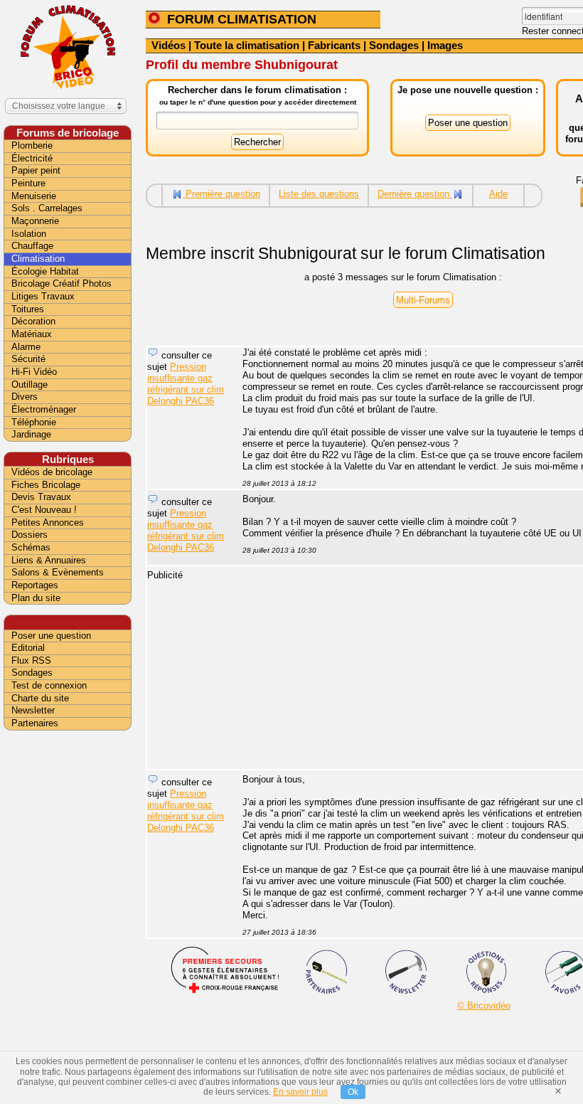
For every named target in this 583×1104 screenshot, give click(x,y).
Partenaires (34, 723)
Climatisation (38, 258)
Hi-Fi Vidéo (34, 371)
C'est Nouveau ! (44, 509)
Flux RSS (31, 660)
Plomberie (32, 145)
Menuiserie (33, 196)
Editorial (28, 647)
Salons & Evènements (57, 572)
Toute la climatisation (246, 45)
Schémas (30, 547)
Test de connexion (49, 685)
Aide (498, 194)
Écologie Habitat (45, 271)
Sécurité (28, 359)
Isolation (28, 233)
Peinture (28, 183)
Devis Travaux (41, 497)
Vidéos (168, 45)
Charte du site (40, 698)
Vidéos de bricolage (51, 472)
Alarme (26, 346)
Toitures (27, 309)
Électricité (32, 158)
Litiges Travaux (43, 296)
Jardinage (31, 434)
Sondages (394, 45)
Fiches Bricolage (45, 484)
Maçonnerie (35, 221)
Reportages (34, 585)
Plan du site (35, 598)
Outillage (29, 384)
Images (445, 45)
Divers (24, 396)
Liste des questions (319, 194)
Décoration (33, 321)
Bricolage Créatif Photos (61, 283)
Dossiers (29, 534)
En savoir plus (300, 1092)
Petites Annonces (47, 522)
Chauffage (32, 245)
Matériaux (31, 334)
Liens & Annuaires (48, 560)
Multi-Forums (423, 299)
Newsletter (33, 710)
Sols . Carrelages (46, 208)
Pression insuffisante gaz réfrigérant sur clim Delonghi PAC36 (185, 383)
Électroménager (43, 409)
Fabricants (334, 45)
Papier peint (35, 170)
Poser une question (51, 635)
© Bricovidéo (483, 1005)
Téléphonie (33, 422)
